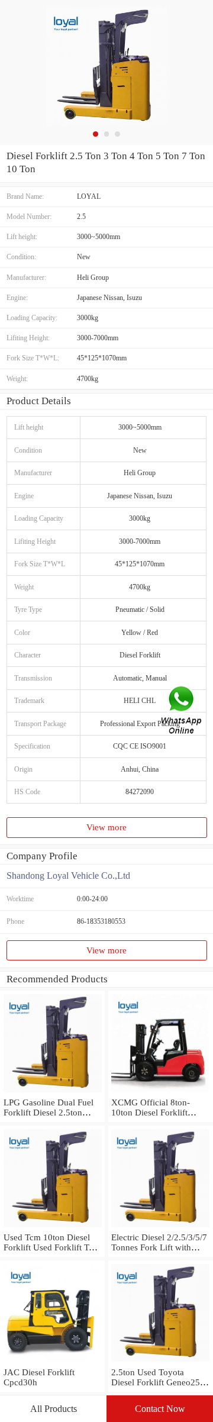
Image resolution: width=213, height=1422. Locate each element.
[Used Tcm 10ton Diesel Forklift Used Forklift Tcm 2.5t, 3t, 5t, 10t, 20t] (52, 1227)
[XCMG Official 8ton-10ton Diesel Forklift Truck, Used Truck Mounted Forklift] (160, 1092)
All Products (53, 1409)
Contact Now (160, 1409)
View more (106, 827)
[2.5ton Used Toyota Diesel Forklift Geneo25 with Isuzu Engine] (160, 1362)
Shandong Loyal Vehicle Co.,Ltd (68, 875)
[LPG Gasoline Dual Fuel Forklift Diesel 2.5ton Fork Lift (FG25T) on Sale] (52, 1092)
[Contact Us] (182, 711)
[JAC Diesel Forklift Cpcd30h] (52, 1362)
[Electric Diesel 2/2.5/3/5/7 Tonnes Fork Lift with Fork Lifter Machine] (160, 1227)
